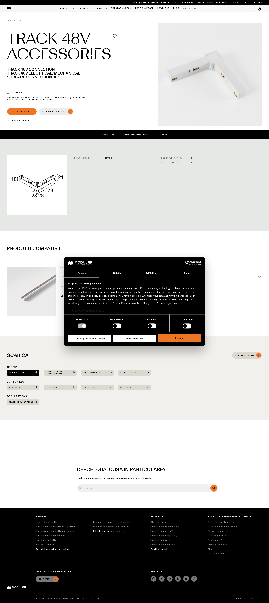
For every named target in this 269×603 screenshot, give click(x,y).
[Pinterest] (194, 579)
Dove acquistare (217, 535)
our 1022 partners (87, 288)
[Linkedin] (170, 579)
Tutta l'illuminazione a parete (109, 531)
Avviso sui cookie (71, 598)
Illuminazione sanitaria (162, 544)
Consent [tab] (82, 273)
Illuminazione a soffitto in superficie (56, 526)
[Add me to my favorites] (115, 36)
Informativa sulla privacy (48, 598)
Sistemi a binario (45, 544)
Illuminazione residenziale (164, 526)
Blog (210, 549)
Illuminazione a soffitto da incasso (55, 531)
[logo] (9, 8)
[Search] (251, 8)
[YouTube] (186, 579)
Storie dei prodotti (46, 522)
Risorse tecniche (217, 544)
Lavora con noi (216, 553)
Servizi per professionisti (222, 522)
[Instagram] (153, 579)
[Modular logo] (16, 588)
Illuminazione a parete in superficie (112, 522)
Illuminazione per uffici (163, 531)
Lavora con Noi (205, 2)
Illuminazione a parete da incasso (111, 526)
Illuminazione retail (160, 540)
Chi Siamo (221, 2)
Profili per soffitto (46, 540)
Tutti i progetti (158, 549)
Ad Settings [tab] (152, 273)
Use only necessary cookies (90, 338)
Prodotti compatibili (136, 134)
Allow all (179, 338)
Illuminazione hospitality (163, 535)
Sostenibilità (186, 2)
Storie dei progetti (161, 522)
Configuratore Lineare (145, 2)
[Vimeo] (178, 579)
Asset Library (168, 2)
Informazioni (240, 598)
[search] (213, 488)
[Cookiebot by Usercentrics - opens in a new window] (187, 263)
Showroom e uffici (218, 531)
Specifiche (108, 134)
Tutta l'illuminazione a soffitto (53, 549)
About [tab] (187, 273)
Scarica (163, 134)
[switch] (117, 325)
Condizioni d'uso (90, 598)
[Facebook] (161, 579)
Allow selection (134, 338)
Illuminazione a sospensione (51, 535)
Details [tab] (117, 273)
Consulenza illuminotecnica (223, 526)
